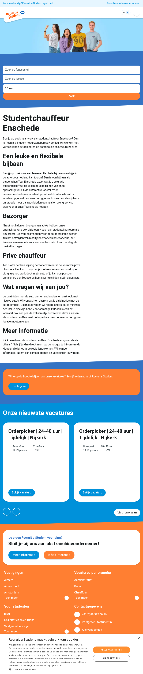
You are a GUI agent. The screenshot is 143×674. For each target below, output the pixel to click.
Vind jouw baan (127, 513)
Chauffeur (80, 593)
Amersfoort (11, 586)
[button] (49, 669)
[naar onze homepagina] (15, 15)
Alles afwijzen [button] (112, 658)
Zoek (71, 96)
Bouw (77, 586)
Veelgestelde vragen (17, 626)
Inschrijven (19, 386)
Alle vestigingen (92, 630)
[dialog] (71, 654)
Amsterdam (11, 593)
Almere (8, 580)
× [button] (139, 638)
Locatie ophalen (135, 78)
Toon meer (11, 598)
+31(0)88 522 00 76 (94, 614)
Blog (7, 614)
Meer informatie (24, 555)
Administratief (83, 580)
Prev (6, 512)
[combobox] (71, 69)
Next (16, 512)
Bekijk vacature (21, 492)
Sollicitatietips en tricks (19, 620)
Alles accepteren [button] (111, 649)
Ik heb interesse (59, 555)
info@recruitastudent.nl (97, 622)
